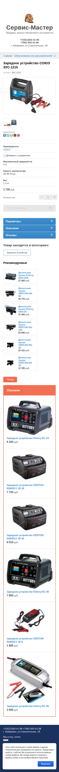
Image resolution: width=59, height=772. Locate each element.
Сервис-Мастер (29, 27)
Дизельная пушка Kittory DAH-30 (26, 309)
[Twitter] (8, 135)
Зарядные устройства (17, 253)
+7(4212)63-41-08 (29, 39)
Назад (10, 379)
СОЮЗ (6, 149)
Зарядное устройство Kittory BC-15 (28, 438)
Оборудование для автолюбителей (33, 55)
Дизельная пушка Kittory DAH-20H (26, 275)
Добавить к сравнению (17, 155)
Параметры (13, 221)
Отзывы (11, 235)
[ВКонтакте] (5, 135)
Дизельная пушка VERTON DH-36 (25, 343)
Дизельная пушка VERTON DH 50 (25, 361)
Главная (7, 55)
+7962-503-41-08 (29, 42)
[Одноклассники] (12, 135)
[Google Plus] (18, 135)
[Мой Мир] (15, 135)
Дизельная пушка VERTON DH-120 (25, 326)
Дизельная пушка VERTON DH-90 (25, 292)
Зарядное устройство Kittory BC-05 (28, 706)
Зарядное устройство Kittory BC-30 (28, 591)
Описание (12, 228)
